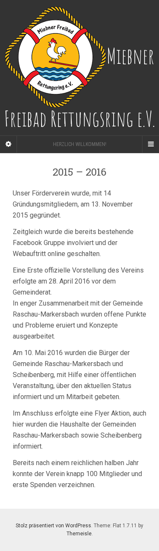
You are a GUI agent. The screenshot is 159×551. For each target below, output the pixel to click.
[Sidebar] (8, 144)
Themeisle (79, 534)
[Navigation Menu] (150, 144)
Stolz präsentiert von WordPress (53, 526)
